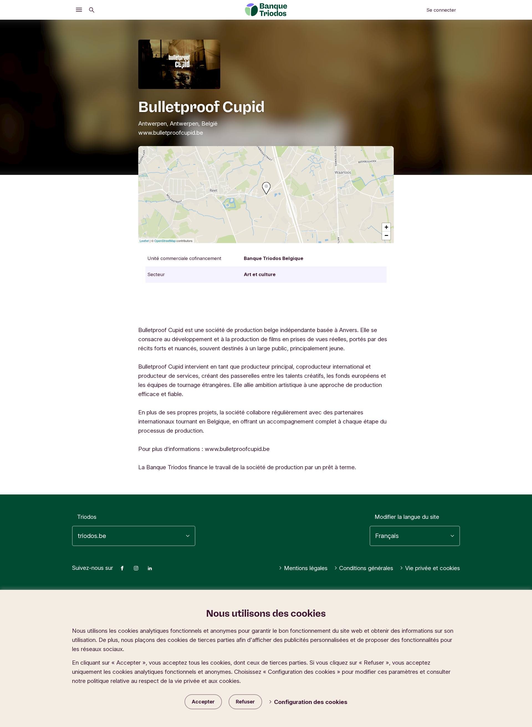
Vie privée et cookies (432, 568)
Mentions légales (306, 568)
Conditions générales (366, 568)
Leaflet (144, 240)
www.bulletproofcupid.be (170, 132)
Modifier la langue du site (407, 516)
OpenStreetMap (165, 240)
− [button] (386, 235)
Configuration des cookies (310, 701)
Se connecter (441, 10)
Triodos (86, 516)
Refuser (245, 702)
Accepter (203, 702)
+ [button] (386, 227)
